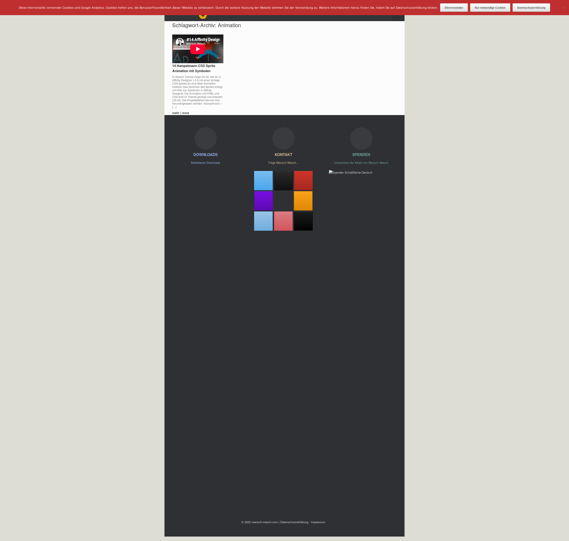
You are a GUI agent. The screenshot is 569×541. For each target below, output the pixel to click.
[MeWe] (303, 221)
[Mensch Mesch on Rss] (303, 201)
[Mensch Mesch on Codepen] (283, 180)
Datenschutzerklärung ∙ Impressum (302, 522)
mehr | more (181, 113)
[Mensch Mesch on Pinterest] (283, 221)
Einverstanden (454, 8)
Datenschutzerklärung (531, 8)
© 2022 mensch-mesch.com (259, 522)
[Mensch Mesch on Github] (263, 201)
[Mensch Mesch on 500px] (283, 200)
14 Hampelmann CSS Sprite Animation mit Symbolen (193, 68)
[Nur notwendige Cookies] (563, 7)
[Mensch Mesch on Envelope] (263, 221)
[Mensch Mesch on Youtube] (303, 180)
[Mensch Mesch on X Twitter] (263, 180)
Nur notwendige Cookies (490, 8)
